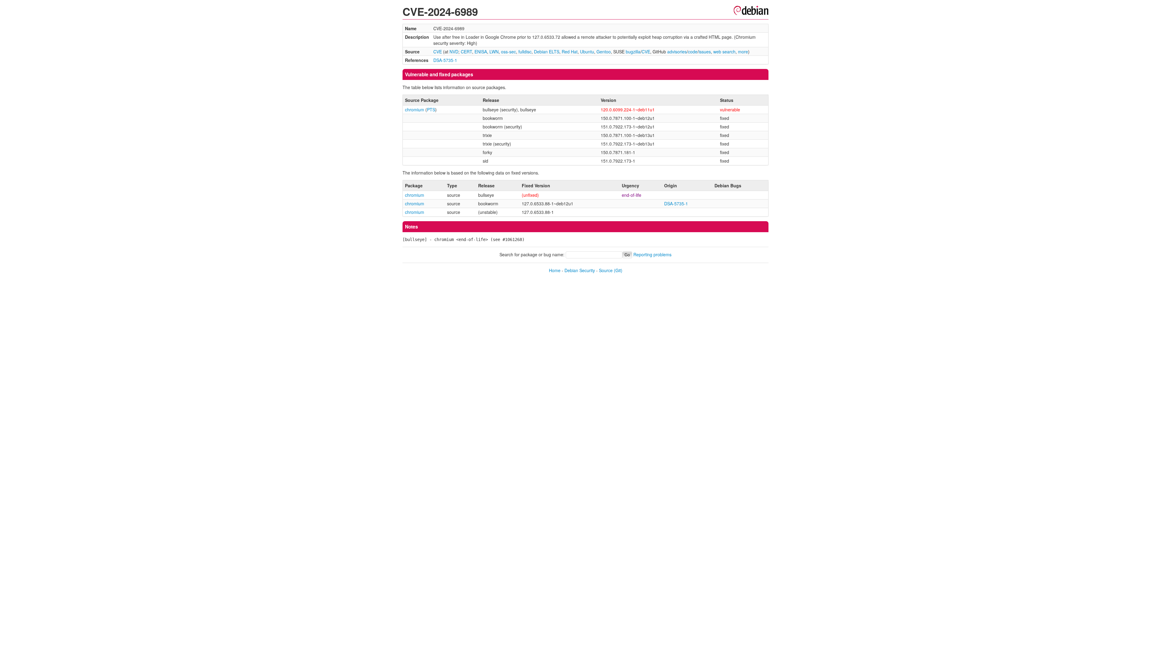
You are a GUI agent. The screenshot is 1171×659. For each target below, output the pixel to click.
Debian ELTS (546, 52)
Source (606, 270)
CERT (466, 52)
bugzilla (633, 52)
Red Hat (570, 52)
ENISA (480, 52)
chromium (414, 109)
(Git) (618, 270)
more (743, 52)
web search (724, 52)
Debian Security (579, 270)
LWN (494, 52)
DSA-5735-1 (445, 60)
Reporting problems (652, 254)
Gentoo (603, 52)
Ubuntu (587, 52)
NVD (453, 52)
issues (705, 52)
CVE (437, 52)
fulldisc (525, 52)
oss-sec (508, 52)
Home (554, 270)
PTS (431, 109)
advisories (677, 52)
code (692, 52)
